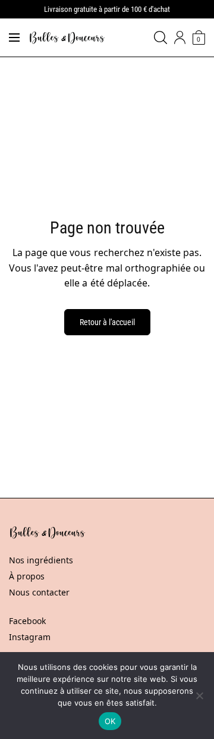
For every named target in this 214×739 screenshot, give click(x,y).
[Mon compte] (179, 37)
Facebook (27, 620)
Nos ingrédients (41, 560)
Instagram (30, 637)
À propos (27, 576)
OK (110, 721)
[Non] (199, 695)
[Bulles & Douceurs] (67, 38)
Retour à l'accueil (107, 322)
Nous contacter (39, 592)
